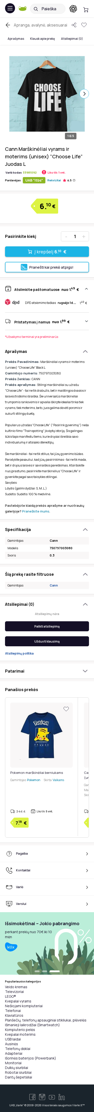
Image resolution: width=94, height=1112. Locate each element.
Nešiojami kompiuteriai (24, 1005)
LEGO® (10, 996)
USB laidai (13, 1039)
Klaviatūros (14, 1015)
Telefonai (13, 1010)
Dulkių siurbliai (16, 1067)
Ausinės (11, 1043)
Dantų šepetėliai (18, 1077)
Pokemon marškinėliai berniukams (36, 772)
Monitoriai (13, 1062)
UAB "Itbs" (34, 180)
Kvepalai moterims (20, 1034)
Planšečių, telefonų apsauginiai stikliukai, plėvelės (45, 1020)
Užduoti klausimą (47, 641)
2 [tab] (44, 971)
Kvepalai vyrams (18, 1001)
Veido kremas (16, 986)
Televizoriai (14, 991)
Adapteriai (13, 1053)
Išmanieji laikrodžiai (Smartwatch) (32, 1024)
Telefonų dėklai (17, 1048)
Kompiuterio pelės (20, 1029)
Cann (54, 585)
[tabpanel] (47, 943)
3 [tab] (55, 971)
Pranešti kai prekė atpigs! (51, 267)
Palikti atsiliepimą (47, 626)
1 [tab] (37, 971)
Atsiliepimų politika (19, 653)
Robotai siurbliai (18, 1072)
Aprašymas (16, 39)
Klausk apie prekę (42, 39)
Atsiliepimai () (72, 39)
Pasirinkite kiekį (20, 236)
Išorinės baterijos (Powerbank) (30, 1058)
